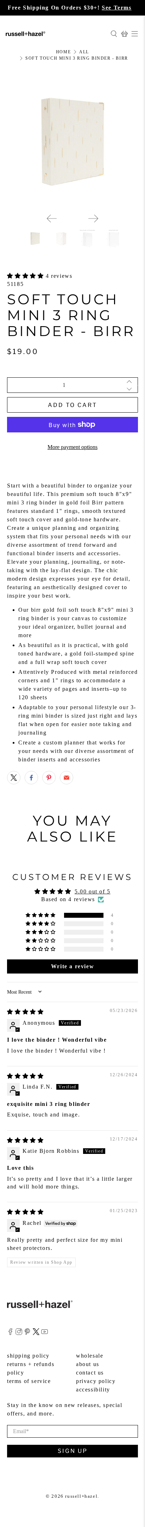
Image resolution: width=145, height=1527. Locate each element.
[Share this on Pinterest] (49, 777)
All (84, 52)
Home (63, 52)
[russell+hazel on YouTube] (44, 1333)
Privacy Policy (95, 1381)
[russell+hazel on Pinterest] (27, 1333)
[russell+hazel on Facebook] (10, 1333)
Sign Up (73, 1451)
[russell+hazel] (55, 33)
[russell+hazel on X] (36, 1333)
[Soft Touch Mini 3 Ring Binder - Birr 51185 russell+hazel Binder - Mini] (72, 142)
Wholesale (89, 1356)
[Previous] (51, 218)
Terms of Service (29, 1381)
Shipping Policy (28, 1356)
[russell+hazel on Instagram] (18, 1333)
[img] (25, 1012)
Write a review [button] (72, 966)
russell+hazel (81, 1496)
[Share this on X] (13, 777)
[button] (26, 276)
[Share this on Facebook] (31, 777)
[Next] (93, 218)
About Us (87, 1364)
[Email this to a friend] (66, 777)
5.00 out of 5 (93, 891)
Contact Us (90, 1373)
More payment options (72, 447)
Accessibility (93, 1390)
